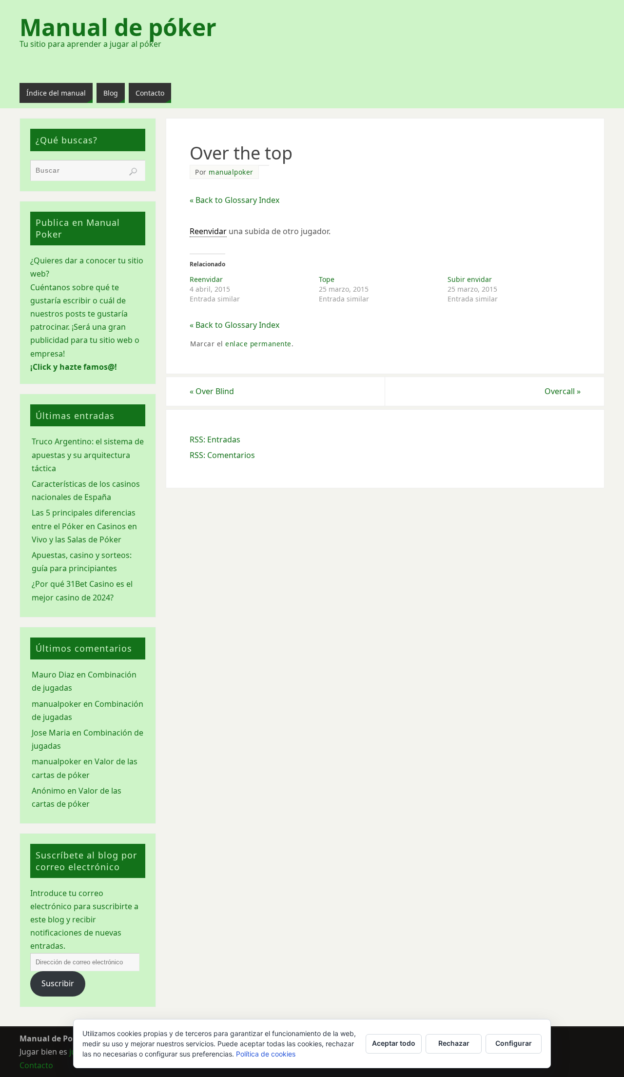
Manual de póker (118, 27)
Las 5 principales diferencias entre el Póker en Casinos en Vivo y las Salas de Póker (84, 525)
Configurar (513, 1043)
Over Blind (212, 391)
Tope (326, 279)
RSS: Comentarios (222, 455)
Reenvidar (206, 279)
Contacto (36, 1065)
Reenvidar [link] (208, 231)
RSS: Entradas (215, 439)
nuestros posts (58, 313)
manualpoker (231, 172)
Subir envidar (470, 279)
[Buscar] (133, 172)
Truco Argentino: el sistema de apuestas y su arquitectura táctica (88, 454)
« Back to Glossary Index (234, 200)
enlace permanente (258, 343)
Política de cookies (265, 1054)
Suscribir (57, 983)
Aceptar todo (393, 1043)
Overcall (563, 391)
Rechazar (453, 1043)
